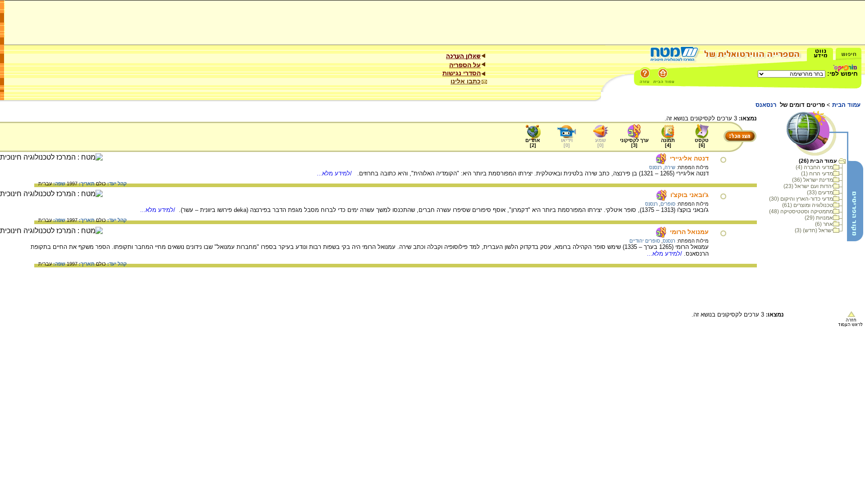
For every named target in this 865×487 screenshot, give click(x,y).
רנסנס (655, 167)
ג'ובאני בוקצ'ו (689, 194)
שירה (670, 167)
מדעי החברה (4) (814, 167)
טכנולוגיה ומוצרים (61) (807, 205)
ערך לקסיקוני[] (634, 143)
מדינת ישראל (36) (812, 180)
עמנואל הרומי (689, 231)
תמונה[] (668, 143)
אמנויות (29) (819, 218)
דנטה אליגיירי (689, 158)
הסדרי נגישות (461, 73)
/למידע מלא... (335, 173)
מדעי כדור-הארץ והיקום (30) (801, 199)
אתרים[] (532, 143)
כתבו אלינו (466, 81)
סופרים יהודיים (644, 241)
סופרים (667, 204)
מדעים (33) (820, 192)
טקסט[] (702, 143)
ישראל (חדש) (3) (814, 230)
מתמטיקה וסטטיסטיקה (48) (801, 211)
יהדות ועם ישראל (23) (808, 186)
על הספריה (465, 65)
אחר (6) (824, 224)
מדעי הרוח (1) (817, 173)
